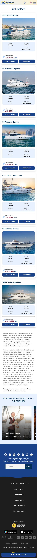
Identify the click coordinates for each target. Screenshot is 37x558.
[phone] (27, 2)
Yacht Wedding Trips (11, 433)
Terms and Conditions (11, 543)
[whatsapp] (25, 3)
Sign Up (28, 466)
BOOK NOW (27, 61)
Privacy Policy (24, 543)
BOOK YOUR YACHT (20, 555)
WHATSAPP (11, 61)
